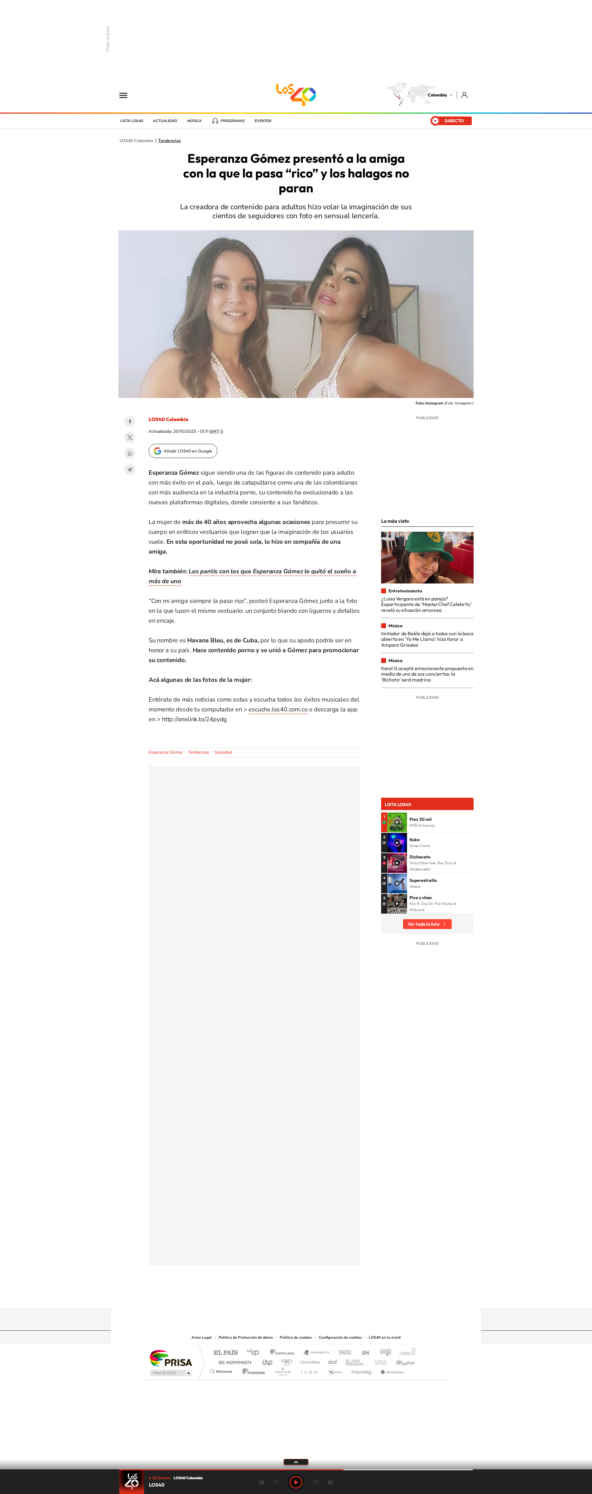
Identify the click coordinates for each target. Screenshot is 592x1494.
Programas (233, 120)
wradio (286, 1361)
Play (296, 1482)
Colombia (437, 95)
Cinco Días (309, 1361)
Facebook (129, 421)
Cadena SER (343, 1353)
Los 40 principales (255, 1353)
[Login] (464, 94)
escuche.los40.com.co (278, 709)
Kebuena (400, 1361)
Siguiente (330, 1482)
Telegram (129, 469)
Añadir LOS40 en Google (188, 451)
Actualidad (165, 120)
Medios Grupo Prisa (171, 1373)
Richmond (221, 1370)
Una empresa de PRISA (171, 1358)
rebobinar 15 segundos (276, 1482)
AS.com (362, 1353)
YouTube (296, 1296)
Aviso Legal (201, 1337)
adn (383, 1353)
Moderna (252, 1370)
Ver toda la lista (423, 924)
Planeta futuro (378, 1361)
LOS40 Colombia (296, 95)
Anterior (261, 1482)
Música (194, 120)
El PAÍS (225, 1353)
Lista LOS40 (131, 120)
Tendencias (169, 140)
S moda (334, 1370)
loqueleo (362, 1370)
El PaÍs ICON (309, 1370)
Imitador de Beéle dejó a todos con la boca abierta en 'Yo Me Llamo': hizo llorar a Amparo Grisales (427, 639)
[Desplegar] (296, 1461)
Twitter (129, 437)
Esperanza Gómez (166, 752)
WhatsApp (129, 453)
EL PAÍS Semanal (355, 1361)
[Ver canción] (397, 822)
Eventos (263, 120)
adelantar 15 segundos (315, 1482)
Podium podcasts (282, 1370)
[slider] (296, 1469)
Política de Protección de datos (246, 1337)
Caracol (406, 1353)
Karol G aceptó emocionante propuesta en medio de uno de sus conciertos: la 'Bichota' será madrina (427, 674)
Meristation (391, 1370)
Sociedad (223, 752)
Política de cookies (296, 1337)
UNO (268, 1361)
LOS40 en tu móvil (385, 1337)
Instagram (284, 1296)
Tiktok (271, 1296)
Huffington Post (233, 1361)
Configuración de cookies (340, 1337)
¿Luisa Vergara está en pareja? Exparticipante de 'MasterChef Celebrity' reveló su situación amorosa (426, 604)
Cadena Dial (332, 1361)
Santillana (284, 1353)
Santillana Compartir (316, 1353)
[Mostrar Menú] (127, 95)
